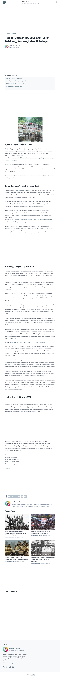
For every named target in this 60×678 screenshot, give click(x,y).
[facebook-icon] (4, 667)
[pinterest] (22, 496)
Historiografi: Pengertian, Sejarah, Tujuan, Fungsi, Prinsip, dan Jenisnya (27, 342)
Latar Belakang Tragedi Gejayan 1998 (16, 81)
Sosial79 (25, 2)
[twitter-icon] (7, 667)
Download (8, 468)
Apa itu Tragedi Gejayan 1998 (14, 78)
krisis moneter (19, 190)
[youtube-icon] (13, 667)
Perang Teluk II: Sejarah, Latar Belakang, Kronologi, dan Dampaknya (16, 558)
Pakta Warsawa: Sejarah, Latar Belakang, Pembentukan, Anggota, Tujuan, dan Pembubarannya (15, 533)
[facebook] (9, 496)
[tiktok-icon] (16, 667)
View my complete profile (12, 663)
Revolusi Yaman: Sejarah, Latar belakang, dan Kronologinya (40, 532)
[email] (25, 496)
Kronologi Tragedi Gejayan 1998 (15, 83)
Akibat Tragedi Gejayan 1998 (14, 86)
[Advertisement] (30, 19)
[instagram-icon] (10, 667)
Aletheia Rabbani (14, 648)
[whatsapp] (15, 496)
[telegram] (18, 496)
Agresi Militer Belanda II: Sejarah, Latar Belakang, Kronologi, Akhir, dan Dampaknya (43, 559)
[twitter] (12, 496)
